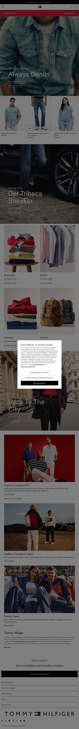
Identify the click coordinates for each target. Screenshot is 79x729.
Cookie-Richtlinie (37, 364)
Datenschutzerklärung (28, 366)
